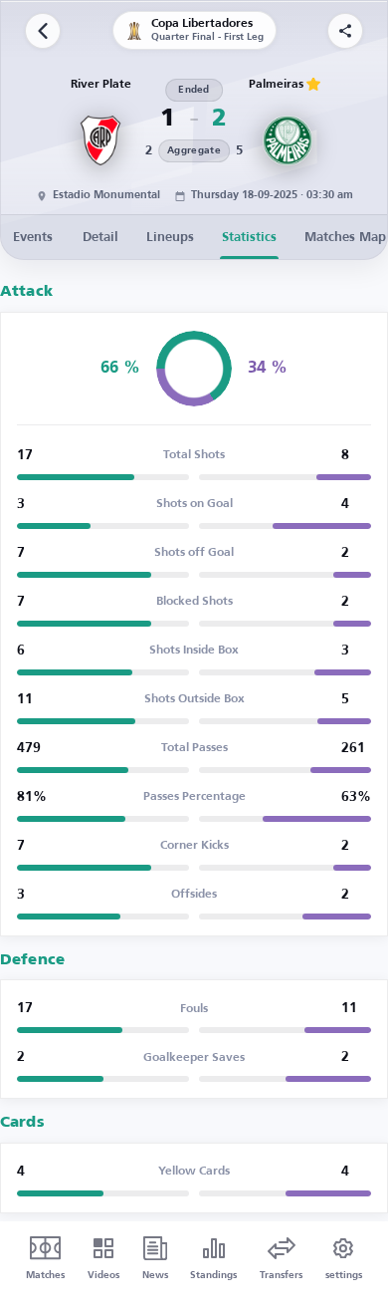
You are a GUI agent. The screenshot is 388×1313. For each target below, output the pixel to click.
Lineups (170, 237)
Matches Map (345, 237)
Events (33, 237)
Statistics (249, 237)
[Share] (345, 31)
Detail (100, 237)
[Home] (43, 31)
